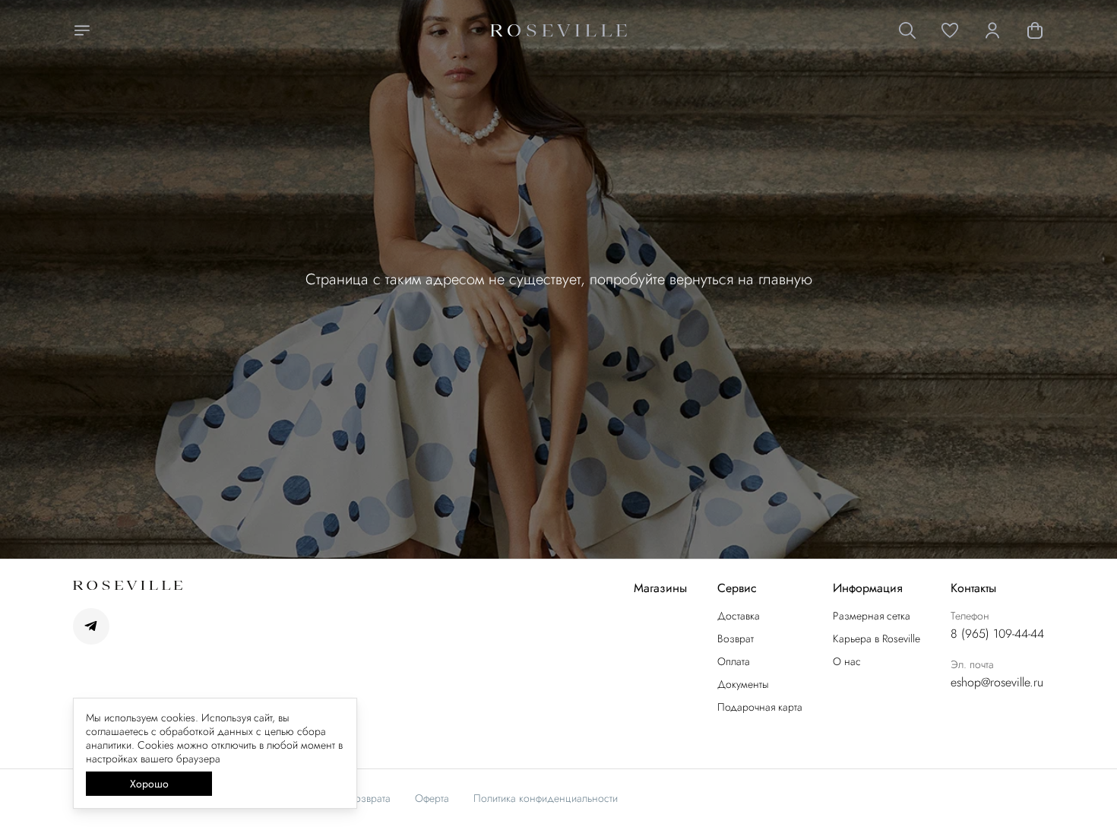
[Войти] (992, 30)
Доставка (738, 616)
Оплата (733, 661)
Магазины (660, 589)
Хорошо (149, 783)
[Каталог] (82, 30)
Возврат (735, 638)
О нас (847, 661)
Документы (743, 684)
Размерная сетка (871, 616)
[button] (950, 30)
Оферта (432, 798)
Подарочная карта (759, 707)
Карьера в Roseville (876, 638)
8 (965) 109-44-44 (997, 634)
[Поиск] (907, 30)
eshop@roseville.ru (997, 682)
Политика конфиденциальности (545, 798)
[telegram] (91, 626)
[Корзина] (1035, 30)
